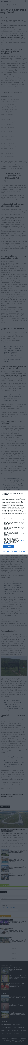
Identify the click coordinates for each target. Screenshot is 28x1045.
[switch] (22, 523)
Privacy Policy (22, 551)
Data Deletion (6, 551)
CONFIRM (8, 546)
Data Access (14, 551)
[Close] (25, 493)
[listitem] (14, 519)
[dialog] (14, 522)
